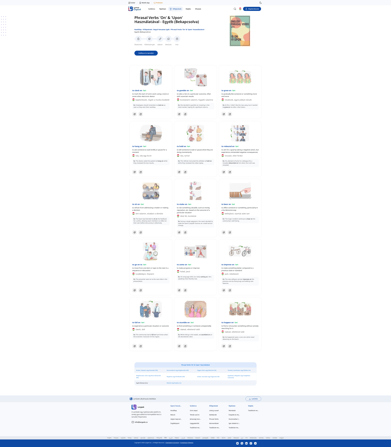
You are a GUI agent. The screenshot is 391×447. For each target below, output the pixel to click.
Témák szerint (194, 415)
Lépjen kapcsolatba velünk (176, 419)
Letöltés (255, 399)
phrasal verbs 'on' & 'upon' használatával (187, 29)
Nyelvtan (232, 406)
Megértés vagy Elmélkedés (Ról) (176, 376)
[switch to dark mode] (261, 3)
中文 (218, 438)
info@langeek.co (141, 422)
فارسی (183, 438)
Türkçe (130, 438)
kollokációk (213, 415)
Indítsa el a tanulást (146, 53)
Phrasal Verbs (214, 419)
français (116, 438)
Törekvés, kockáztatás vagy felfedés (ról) (239, 370)
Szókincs (193, 406)
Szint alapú (194, 410)
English (109, 438)
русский (143, 438)
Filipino (177, 438)
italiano (136, 438)
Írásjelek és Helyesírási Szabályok (234, 415)
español (123, 438)
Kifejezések (147, 29)
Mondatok (232, 410)
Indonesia (190, 438)
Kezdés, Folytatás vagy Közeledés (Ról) (147, 370)
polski (229, 438)
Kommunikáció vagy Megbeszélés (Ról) (178, 370)
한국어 (223, 438)
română (274, 438)
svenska (261, 438)
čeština (268, 438)
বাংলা (246, 438)
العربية (170, 438)
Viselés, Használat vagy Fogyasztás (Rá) (208, 376)
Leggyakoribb (194, 423)
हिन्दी (165, 438)
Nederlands (253, 438)
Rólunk (172, 415)
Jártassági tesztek (195, 419)
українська (151, 438)
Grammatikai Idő (234, 419)
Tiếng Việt (159, 438)
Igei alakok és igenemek (234, 423)
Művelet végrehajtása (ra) (174, 383)
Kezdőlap (138, 29)
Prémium (159, 3)
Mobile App (146, 3)
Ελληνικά (236, 438)
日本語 (212, 438)
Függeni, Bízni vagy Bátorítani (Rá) (206, 370)
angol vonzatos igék (161, 29)
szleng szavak (214, 410)
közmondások (214, 423)
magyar (281, 438)
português (205, 438)
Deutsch (197, 438)
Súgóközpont (174, 423)
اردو (242, 438)
